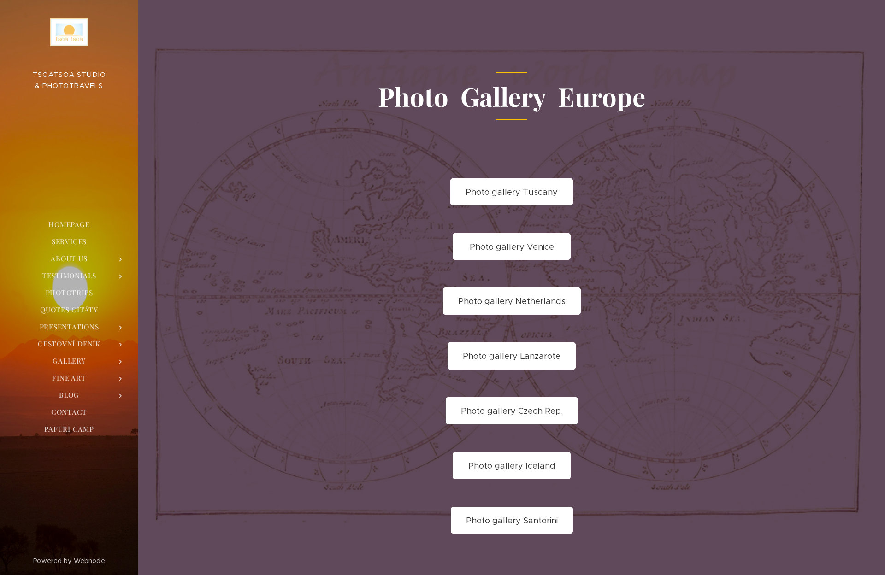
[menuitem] (69, 224)
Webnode (89, 561)
